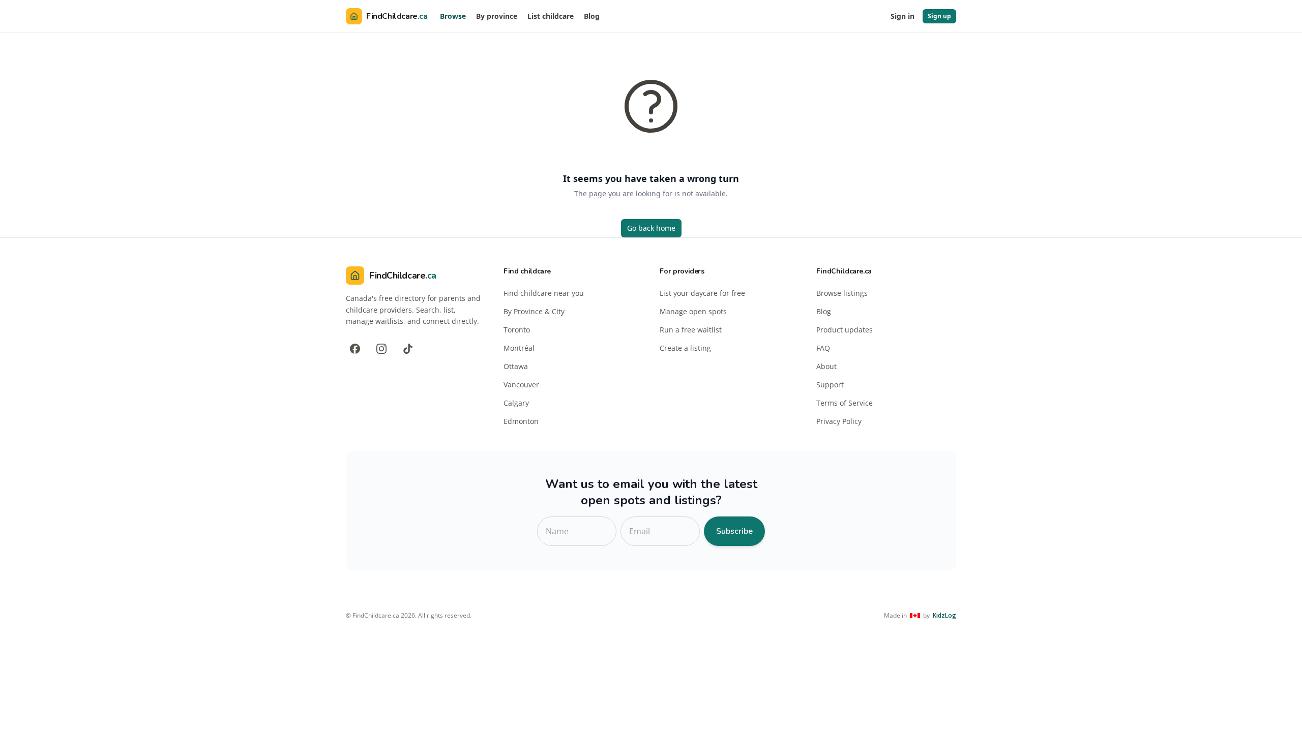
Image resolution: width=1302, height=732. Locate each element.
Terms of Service (844, 403)
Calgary (516, 403)
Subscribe (734, 531)
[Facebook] (355, 349)
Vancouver (521, 384)
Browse (453, 16)
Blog (592, 16)
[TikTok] (408, 349)
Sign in (902, 16)
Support (830, 384)
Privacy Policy (839, 421)
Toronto (517, 329)
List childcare (550, 16)
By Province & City (534, 311)
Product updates (844, 329)
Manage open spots (693, 311)
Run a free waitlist (691, 329)
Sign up (939, 16)
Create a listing (685, 348)
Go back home (651, 228)
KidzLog (944, 616)
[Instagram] (381, 349)
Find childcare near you (544, 293)
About (826, 366)
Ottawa (516, 366)
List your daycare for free (702, 293)
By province (496, 16)
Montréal (519, 348)
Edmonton (521, 421)
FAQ (823, 348)
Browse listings (842, 293)
